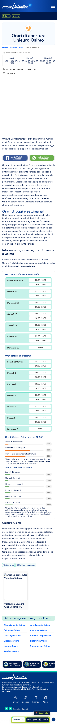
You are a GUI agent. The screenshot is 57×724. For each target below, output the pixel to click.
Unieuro (16, 16)
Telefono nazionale (27, 565)
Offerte (6, 16)
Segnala (16, 709)
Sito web (10, 565)
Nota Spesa (37, 719)
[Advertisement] (28, 105)
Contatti (24, 709)
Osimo (5, 47)
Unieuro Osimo (17, 47)
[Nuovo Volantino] (15, 6)
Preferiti (18, 719)
